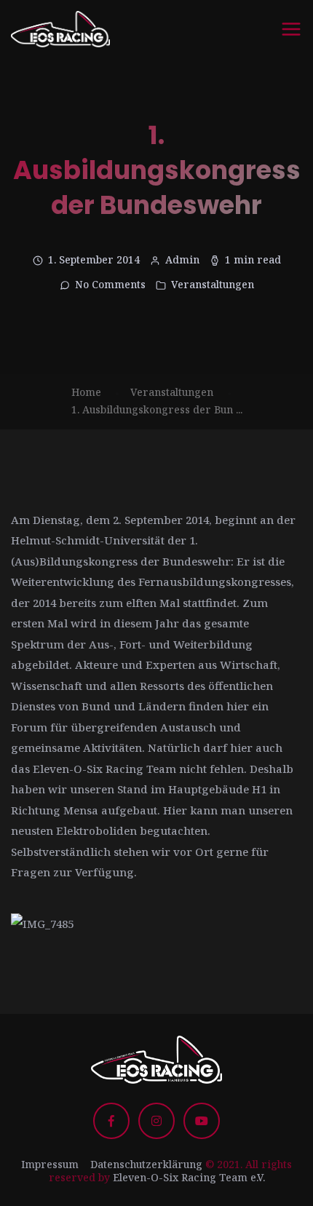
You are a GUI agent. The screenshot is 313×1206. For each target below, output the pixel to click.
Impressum (50, 1164)
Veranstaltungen (212, 284)
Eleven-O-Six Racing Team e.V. (189, 1177)
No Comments (110, 284)
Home (86, 392)
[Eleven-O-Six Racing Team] (60, 29)
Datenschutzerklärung (146, 1164)
